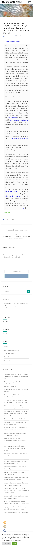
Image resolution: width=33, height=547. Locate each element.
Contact (6, 357)
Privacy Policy (8, 360)
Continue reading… (19, 208)
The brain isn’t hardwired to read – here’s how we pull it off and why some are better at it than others (16, 413)
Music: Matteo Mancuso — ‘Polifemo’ (14, 419)
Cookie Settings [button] (6, 543)
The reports (11, 41)
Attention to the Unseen (11, 2)
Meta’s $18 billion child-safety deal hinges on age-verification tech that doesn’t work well (16, 376)
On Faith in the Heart (10, 353)
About (6, 346)
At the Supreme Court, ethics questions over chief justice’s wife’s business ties (16, 236)
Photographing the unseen (11, 350)
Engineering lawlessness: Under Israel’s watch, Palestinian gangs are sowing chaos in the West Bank (16, 456)
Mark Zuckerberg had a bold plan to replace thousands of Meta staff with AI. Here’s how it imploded (15, 384)
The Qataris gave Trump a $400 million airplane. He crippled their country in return (15, 448)
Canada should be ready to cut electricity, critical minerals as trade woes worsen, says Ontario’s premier (16, 490)
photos (14, 255)
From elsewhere (21, 36)
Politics (14, 220)
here (25, 306)
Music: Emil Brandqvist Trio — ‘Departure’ (16, 512)
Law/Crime (8, 220)
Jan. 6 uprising (12, 118)
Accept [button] (14, 543)
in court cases (11, 191)
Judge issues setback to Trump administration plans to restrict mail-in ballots (15, 440)
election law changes (13, 196)
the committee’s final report (19, 120)
